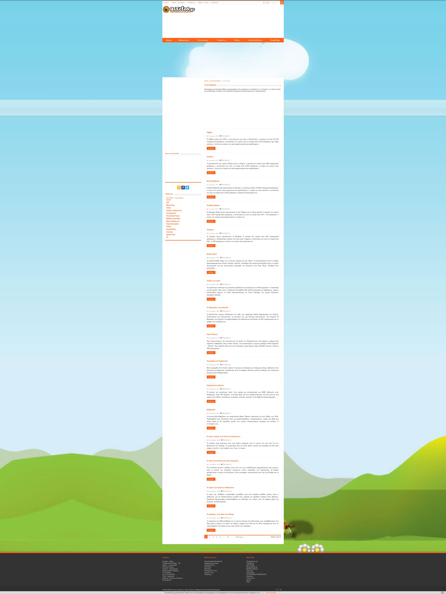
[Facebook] (266, 2)
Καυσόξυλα (171, 213)
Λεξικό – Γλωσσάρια (178, 2)
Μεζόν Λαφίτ (212, 254)
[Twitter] (268, 2)
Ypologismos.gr (252, 561)
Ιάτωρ (248, 580)
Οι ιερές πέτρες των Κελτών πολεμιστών (223, 436)
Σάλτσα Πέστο (209, 565)
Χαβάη (209, 132)
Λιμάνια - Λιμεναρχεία (170, 569)
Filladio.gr (208, 574)
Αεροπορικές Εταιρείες (170, 571)
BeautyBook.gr (251, 567)
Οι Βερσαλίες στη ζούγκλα (217, 307)
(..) (262, 593)
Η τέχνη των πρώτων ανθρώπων (220, 487)
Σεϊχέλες (210, 230)
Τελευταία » (240, 537)
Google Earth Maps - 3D (171, 563)
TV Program (166, 572)
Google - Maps (167, 561)
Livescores (250, 578)
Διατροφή (214, 2)
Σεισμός (169, 232)
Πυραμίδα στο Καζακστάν (217, 361)
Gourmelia (250, 572)
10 (228, 537)
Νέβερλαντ (211, 410)
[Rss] (264, 2)
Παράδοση (191, 2)
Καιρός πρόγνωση (174, 210)
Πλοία (168, 226)
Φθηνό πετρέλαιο (173, 218)
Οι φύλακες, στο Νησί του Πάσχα (220, 514)
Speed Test (170, 235)
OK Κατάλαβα (271, 593)
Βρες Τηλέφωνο (172, 221)
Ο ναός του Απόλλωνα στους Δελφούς (222, 461)
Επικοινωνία (204, 590)
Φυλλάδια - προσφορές (174, 198)
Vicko (168, 208)
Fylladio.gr (250, 563)
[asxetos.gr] (179, 9)
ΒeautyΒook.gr (239, 549)
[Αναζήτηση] (282, 2)
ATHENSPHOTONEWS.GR (256, 574)
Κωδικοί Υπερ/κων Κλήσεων (172, 578)
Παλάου (210, 157)
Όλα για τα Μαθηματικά (225, 549)
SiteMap (197, 590)
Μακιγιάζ (207, 569)
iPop (248, 582)
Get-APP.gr (250, 565)
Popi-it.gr (214, 549)
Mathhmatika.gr (252, 569)
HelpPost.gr (206, 549)
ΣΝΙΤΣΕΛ (207, 567)
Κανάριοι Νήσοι (213, 205)
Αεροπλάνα (171, 229)
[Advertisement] (239, 21)
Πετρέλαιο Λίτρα (172, 216)
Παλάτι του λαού (213, 281)
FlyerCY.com (209, 572)
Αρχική (206, 81)
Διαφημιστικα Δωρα (211, 563)
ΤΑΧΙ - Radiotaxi (168, 576)
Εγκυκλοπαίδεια (215, 81)
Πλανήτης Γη (225, 136)
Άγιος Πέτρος (212, 334)
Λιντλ (168, 200)
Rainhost (249, 576)
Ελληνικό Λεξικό (168, 567)
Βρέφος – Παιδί (203, 2)
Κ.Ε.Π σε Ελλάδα (168, 574)
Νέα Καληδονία (213, 181)
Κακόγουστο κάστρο (215, 385)
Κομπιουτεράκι (172, 224)
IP (167, 237)
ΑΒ (167, 202)
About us (182, 590)
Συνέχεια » (211, 148)
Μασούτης (170, 205)
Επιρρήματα (166, 580)
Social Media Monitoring (213, 561)
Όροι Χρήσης (189, 590)
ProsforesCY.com (210, 571)
